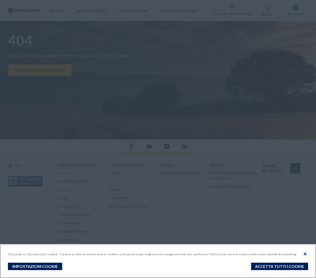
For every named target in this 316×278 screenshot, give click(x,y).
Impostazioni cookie (35, 266)
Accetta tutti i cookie (279, 266)
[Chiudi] (305, 254)
